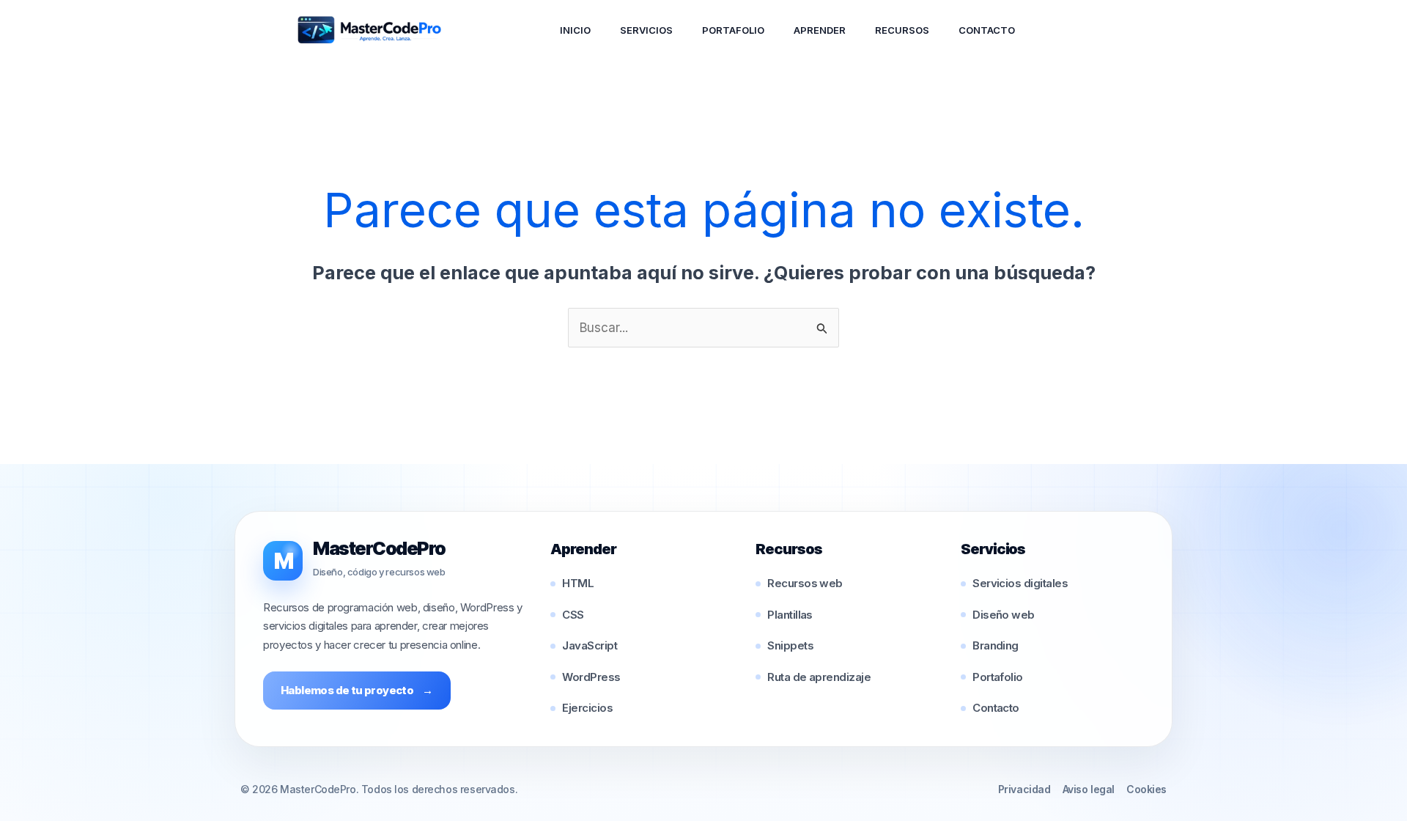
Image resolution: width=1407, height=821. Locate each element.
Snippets (790, 645)
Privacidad (1024, 789)
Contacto (987, 30)
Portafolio (733, 30)
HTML (578, 583)
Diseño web (1003, 615)
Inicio (575, 30)
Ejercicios (587, 708)
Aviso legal (1089, 789)
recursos (902, 30)
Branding (995, 645)
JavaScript (589, 645)
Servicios (646, 30)
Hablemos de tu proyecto (357, 690)
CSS (572, 615)
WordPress (591, 677)
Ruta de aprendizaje (819, 677)
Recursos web (805, 583)
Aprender (820, 30)
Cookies (1146, 789)
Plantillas (790, 615)
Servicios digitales (1020, 583)
